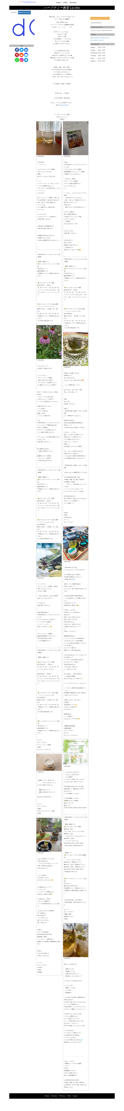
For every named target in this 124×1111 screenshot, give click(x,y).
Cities (65, 2)
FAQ (69, 1096)
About (47, 1096)
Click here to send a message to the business (101, 30)
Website (14, 12)
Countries (73, 2)
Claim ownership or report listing (100, 18)
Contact (54, 1096)
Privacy (62, 1096)
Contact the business (25, 12)
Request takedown (96, 22)
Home (59, 2)
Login (75, 1096)
